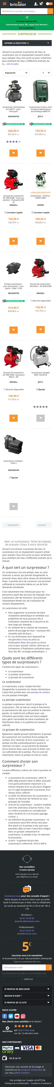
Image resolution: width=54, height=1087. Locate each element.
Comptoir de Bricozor (32, 1069)
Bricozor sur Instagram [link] (23, 1016)
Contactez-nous (12, 896)
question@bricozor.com (27, 921)
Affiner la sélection (16, 43)
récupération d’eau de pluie (22, 639)
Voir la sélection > (27, 27)
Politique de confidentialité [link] (17, 1083)
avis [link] (27, 1030)
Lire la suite (12, 63)
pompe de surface (40, 692)
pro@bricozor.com (27, 933)
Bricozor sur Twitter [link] (10, 1016)
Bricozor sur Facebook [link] (4, 1016)
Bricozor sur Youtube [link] (17, 1016)
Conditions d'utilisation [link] (41, 1083)
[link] (41, 4)
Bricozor (18, 3)
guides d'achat (20, 1072)
